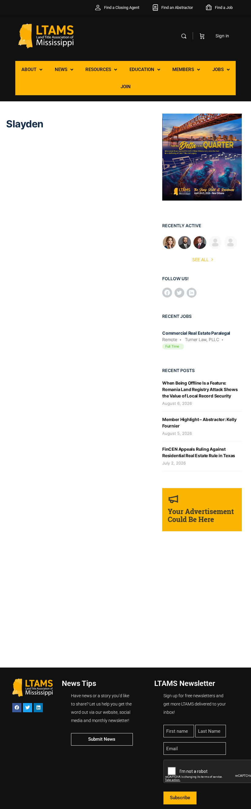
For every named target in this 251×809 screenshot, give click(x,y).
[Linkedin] (38, 707)
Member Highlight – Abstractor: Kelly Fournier (199, 422)
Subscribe (180, 797)
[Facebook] (167, 292)
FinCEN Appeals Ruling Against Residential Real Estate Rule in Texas (198, 452)
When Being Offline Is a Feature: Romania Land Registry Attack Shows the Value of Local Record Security (200, 389)
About (28, 69)
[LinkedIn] (192, 292)
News (61, 69)
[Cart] (202, 35)
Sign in (222, 35)
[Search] (184, 36)
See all (200, 259)
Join (126, 86)
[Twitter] (179, 292)
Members (183, 69)
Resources (98, 69)
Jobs (218, 69)
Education (141, 69)
